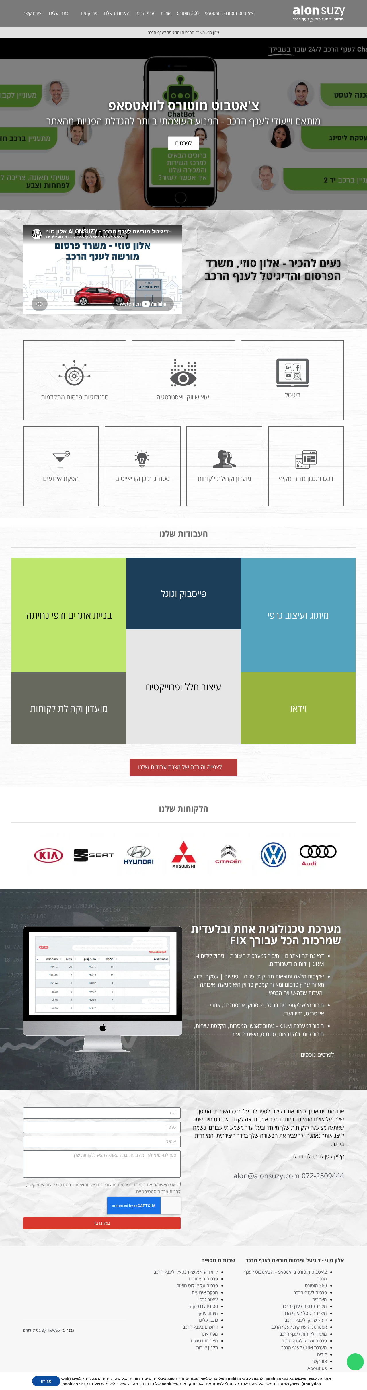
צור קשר (319, 1361)
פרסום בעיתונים (203, 1279)
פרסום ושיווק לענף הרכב (304, 1341)
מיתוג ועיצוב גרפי (298, 615)
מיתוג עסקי (208, 1313)
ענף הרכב (145, 13)
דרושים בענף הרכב (200, 1327)
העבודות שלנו (117, 13)
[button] (361, 124)
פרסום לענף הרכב (310, 1292)
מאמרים (319, 1299)
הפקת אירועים (205, 1292)
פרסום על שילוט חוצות (197, 1285)
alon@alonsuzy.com (266, 1175)
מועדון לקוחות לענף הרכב (303, 1334)
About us (317, 1368)
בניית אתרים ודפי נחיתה (69, 615)
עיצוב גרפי (208, 1299)
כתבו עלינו (58, 13)
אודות (166, 13)
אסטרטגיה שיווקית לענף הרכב (299, 1327)
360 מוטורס (188, 13)
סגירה (46, 1381)
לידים (322, 1354)
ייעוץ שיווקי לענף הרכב (306, 1320)
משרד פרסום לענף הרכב (304, 1306)
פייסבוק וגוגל (183, 593)
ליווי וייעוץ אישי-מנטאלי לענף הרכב (186, 1272)
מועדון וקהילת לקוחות (69, 708)
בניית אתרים (32, 1330)
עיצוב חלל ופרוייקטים (183, 687)
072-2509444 (323, 1175)
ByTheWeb (51, 1330)
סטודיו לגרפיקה (204, 1306)
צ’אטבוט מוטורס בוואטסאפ (229, 13)
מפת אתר (209, 1334)
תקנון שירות (207, 1347)
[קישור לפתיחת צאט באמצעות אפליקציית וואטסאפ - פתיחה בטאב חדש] (355, 1361)
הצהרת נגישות (204, 1341)
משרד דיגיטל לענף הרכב (304, 1313)
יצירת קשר (33, 13)
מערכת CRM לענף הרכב (304, 1347)
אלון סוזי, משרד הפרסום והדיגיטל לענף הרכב (183, 32)
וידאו (298, 708)
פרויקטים (89, 13)
